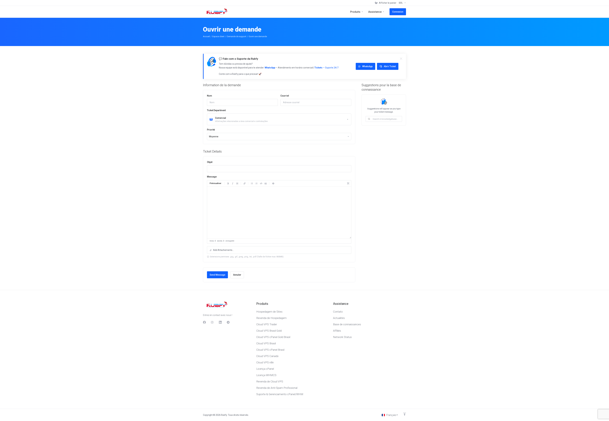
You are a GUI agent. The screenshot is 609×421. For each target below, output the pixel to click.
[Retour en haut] (405, 414)
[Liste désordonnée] (251, 183)
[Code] (261, 183)
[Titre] (237, 183)
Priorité (211, 129)
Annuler (237, 275)
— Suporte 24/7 (330, 67)
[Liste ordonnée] (256, 183)
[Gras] (228, 183)
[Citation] (265, 183)
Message (212, 176)
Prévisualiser (215, 183)
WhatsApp (270, 67)
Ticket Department (216, 110)
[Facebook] (204, 322)
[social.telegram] (228, 322)
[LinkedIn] (220, 322)
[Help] (273, 183)
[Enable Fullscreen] (348, 183)
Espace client (218, 36)
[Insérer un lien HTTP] (244, 183)
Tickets (318, 67)
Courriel (284, 95)
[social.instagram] (212, 322)
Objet (209, 162)
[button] (279, 250)
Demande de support (236, 36)
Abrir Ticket (390, 66)
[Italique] (232, 183)
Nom (209, 95)
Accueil (206, 36)
